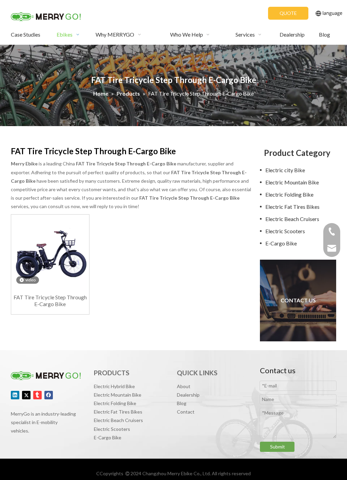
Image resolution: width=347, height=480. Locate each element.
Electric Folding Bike (289, 194)
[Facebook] (48, 394)
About (183, 386)
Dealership (188, 395)
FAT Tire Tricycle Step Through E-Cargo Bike (50, 300)
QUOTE (288, 13)
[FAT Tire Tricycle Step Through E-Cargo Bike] (50, 252)
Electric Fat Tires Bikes (292, 206)
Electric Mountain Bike (292, 182)
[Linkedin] (15, 394)
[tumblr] (37, 394)
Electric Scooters (285, 231)
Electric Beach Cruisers (292, 219)
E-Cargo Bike (281, 243)
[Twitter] (26, 394)
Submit (277, 446)
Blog (181, 403)
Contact (186, 412)
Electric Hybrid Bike (114, 386)
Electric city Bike (285, 170)
